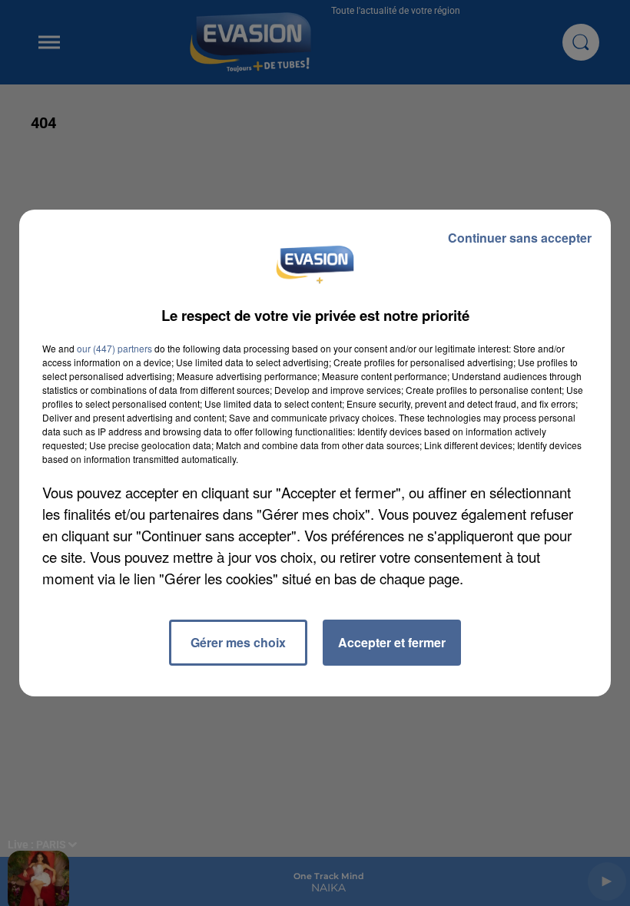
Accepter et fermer (392, 642)
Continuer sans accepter (520, 237)
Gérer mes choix (238, 642)
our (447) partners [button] (114, 348)
